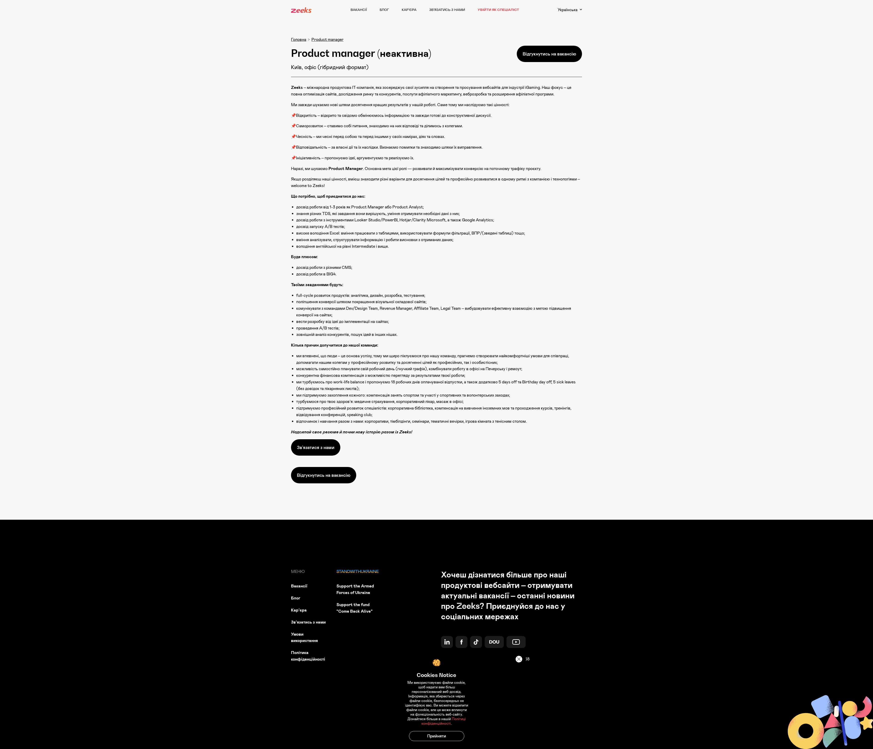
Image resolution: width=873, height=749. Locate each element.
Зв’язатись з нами (447, 9)
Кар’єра (409, 9)
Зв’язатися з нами (315, 447)
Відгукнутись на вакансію (549, 54)
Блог (384, 9)
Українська (567, 9)
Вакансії (359, 9)
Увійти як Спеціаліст (498, 9)
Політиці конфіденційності (443, 721)
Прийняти (436, 736)
